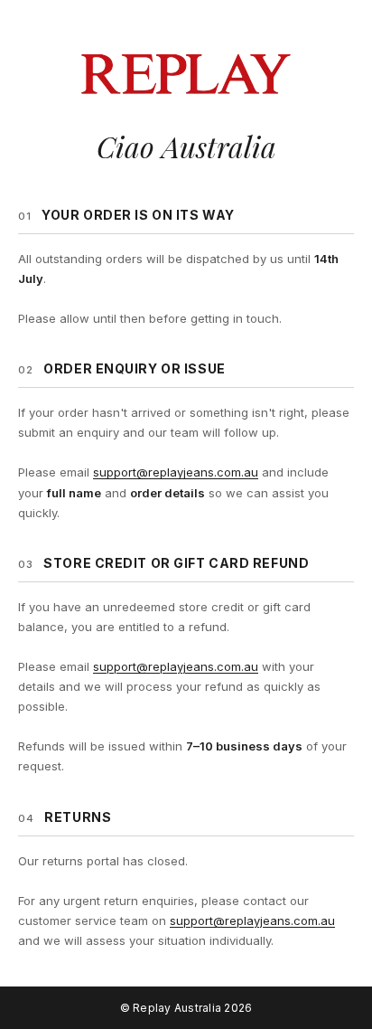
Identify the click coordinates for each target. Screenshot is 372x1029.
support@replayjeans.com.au (175, 472)
